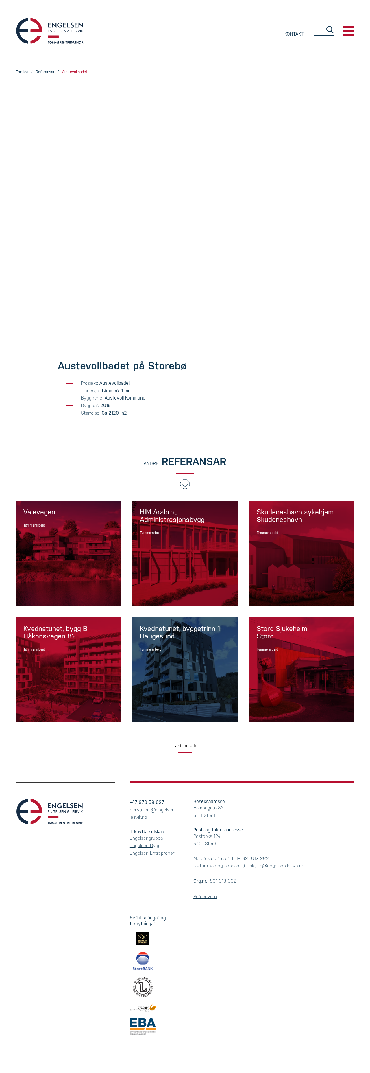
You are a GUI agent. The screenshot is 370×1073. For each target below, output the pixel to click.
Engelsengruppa (146, 838)
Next (338, 184)
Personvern (205, 896)
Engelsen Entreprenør (152, 853)
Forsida (22, 72)
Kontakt (294, 34)
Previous (32, 184)
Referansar (45, 72)
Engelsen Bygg (50, 31)
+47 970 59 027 (147, 802)
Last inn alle (185, 745)
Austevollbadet (74, 72)
